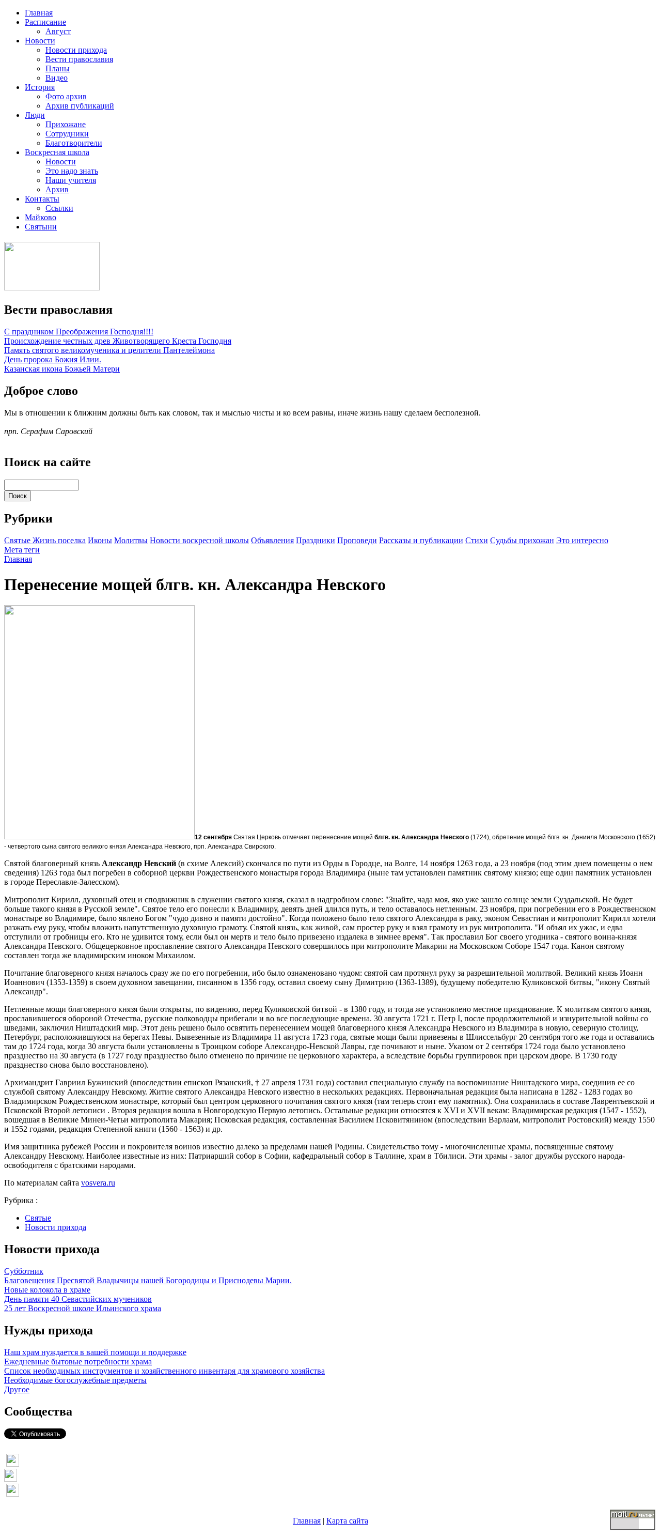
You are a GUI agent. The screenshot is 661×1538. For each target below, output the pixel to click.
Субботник (23, 1271)
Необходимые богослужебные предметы (75, 1380)
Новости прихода (76, 49)
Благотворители (73, 143)
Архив (57, 189)
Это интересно (582, 540)
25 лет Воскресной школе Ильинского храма (82, 1308)
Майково (40, 217)
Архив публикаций (79, 105)
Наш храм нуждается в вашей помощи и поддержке (95, 1352)
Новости (40, 40)
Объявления (272, 540)
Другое (16, 1389)
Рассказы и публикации (421, 540)
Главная (39, 12)
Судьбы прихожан (522, 540)
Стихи (476, 540)
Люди (35, 115)
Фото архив (66, 96)
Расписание (45, 22)
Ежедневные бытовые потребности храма (78, 1361)
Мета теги (22, 549)
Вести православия (79, 59)
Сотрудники (67, 133)
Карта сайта (347, 1520)
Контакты (42, 198)
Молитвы (131, 540)
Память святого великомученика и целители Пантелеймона (109, 350)
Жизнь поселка (59, 540)
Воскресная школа (57, 152)
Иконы (100, 540)
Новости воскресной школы (199, 540)
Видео (56, 77)
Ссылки (59, 208)
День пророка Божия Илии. (52, 359)
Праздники (315, 540)
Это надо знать (71, 170)
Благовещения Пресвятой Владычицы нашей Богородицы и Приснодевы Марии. (148, 1280)
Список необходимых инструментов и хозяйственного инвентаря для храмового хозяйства (164, 1370)
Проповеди (357, 540)
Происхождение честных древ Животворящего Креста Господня (117, 340)
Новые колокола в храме (47, 1289)
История (40, 87)
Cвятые (18, 540)
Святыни (41, 226)
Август (58, 31)
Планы (57, 68)
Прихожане (65, 124)
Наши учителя (70, 180)
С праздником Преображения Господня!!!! (78, 331)
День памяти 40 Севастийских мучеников (78, 1299)
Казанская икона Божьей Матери (62, 368)
